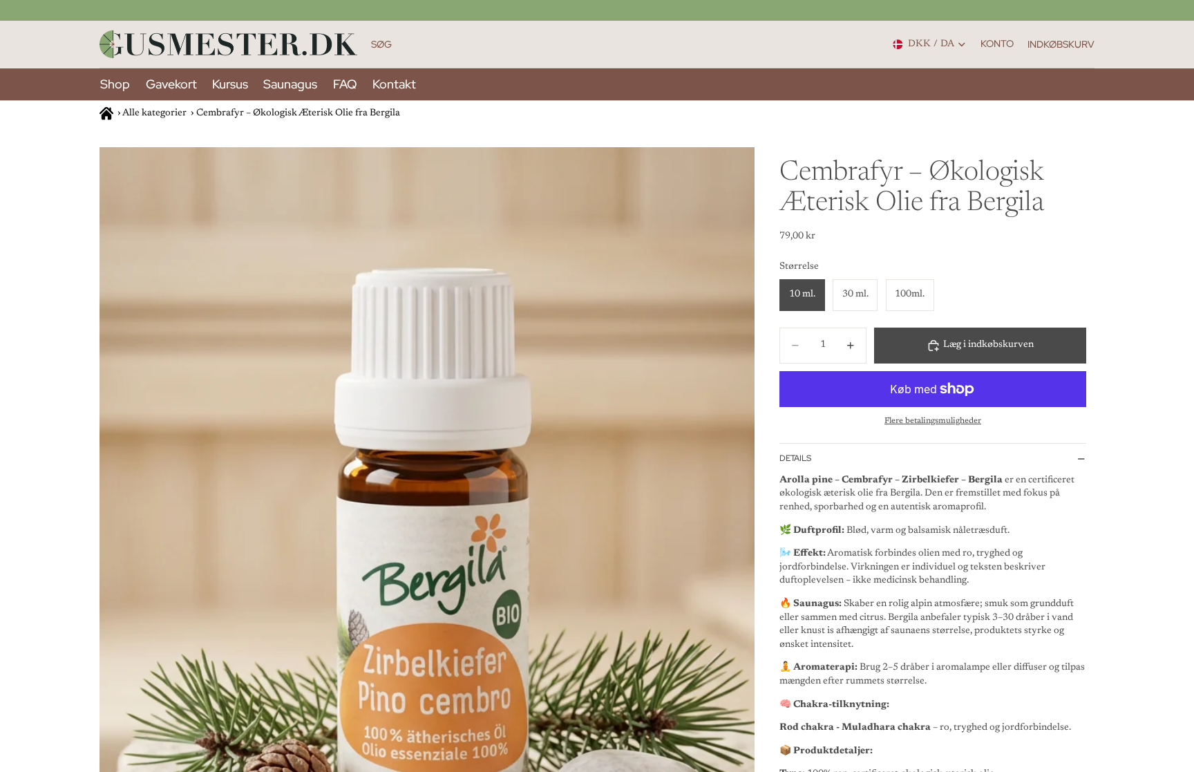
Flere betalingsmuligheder (932, 421)
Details (795, 458)
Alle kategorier (154, 113)
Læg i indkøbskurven (988, 345)
